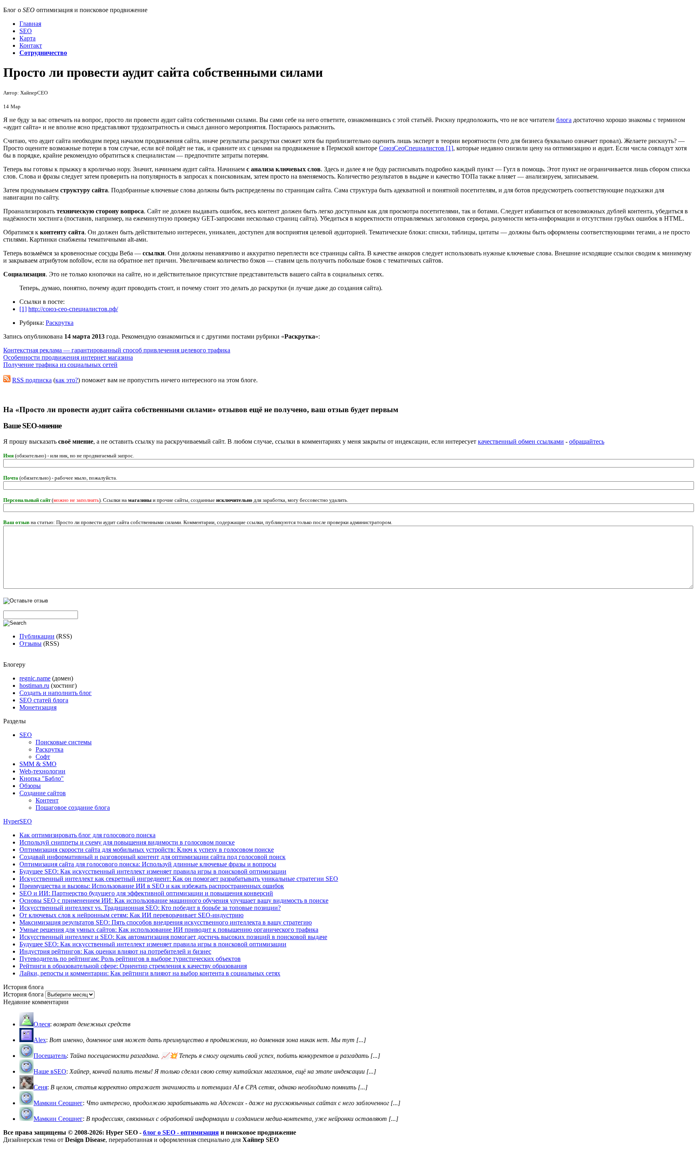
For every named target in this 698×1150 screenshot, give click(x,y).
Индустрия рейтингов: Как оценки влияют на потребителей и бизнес (115, 951)
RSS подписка (32, 380)
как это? (66, 380)
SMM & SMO (38, 763)
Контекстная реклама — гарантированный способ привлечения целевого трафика (116, 350)
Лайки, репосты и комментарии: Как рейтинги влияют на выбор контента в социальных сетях (149, 973)
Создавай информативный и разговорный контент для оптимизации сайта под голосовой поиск (152, 856)
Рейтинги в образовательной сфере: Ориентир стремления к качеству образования (133, 966)
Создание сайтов (42, 793)
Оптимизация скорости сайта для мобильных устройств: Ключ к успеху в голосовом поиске (146, 849)
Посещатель (50, 1055)
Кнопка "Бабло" (41, 778)
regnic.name (34, 678)
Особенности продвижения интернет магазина (68, 357)
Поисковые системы (64, 742)
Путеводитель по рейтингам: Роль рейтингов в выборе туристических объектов (130, 958)
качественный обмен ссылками (521, 441)
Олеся (42, 1024)
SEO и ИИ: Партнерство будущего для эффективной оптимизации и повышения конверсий (146, 893)
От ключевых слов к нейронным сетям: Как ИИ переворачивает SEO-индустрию (131, 915)
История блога (23, 994)
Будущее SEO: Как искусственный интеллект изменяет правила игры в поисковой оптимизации (152, 871)
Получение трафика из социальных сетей (60, 364)
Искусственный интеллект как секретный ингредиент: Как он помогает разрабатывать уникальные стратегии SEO (178, 878)
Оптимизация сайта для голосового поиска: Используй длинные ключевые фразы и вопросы (147, 864)
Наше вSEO (50, 1071)
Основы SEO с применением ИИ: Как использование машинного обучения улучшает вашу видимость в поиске (173, 900)
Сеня (40, 1087)
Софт (43, 756)
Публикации (37, 636)
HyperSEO (17, 821)
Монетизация (38, 707)
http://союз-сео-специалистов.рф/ (73, 308)
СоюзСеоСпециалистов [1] (416, 148)
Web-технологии (42, 771)
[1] (23, 308)
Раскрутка (60, 322)
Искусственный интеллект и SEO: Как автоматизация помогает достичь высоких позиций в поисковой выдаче (173, 936)
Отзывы (30, 643)
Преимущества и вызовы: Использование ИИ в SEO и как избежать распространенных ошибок (151, 886)
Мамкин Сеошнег (58, 1102)
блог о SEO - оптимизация (181, 1132)
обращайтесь (586, 441)
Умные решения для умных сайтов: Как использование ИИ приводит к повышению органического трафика (168, 929)
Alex (40, 1039)
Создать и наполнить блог (55, 692)
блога (564, 119)
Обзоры (30, 785)
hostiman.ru (34, 685)
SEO (25, 734)
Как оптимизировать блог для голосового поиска (87, 835)
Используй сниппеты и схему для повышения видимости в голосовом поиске (127, 842)
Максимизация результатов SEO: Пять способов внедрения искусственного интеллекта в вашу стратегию (165, 922)
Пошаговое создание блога (73, 807)
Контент (47, 800)
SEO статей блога (43, 700)
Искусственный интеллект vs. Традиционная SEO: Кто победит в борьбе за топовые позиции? (150, 907)
